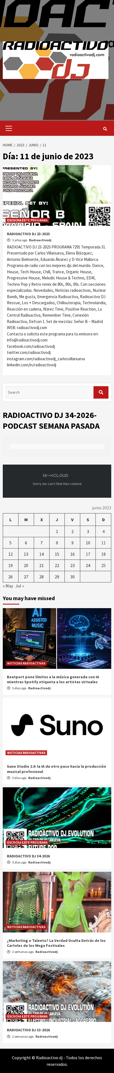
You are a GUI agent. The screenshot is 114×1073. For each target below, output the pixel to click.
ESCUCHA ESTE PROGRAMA (27, 220)
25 (103, 565)
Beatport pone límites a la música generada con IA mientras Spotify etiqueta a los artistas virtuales (53, 679)
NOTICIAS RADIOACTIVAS (26, 663)
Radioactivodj (40, 240)
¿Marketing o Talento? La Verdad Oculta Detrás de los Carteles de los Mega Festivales (56, 943)
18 (103, 554)
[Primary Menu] (7, 128)
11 (103, 542)
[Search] (105, 129)
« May (8, 586)
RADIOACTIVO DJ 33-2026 (28, 1029)
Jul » (19, 586)
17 (88, 554)
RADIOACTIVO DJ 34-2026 (28, 856)
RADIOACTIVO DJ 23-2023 (28, 233)
